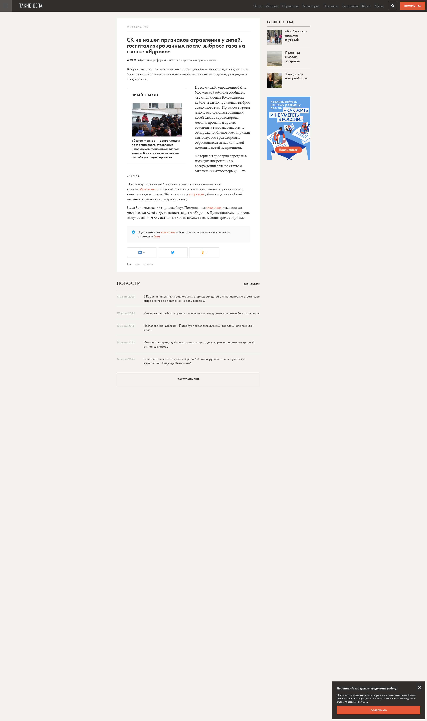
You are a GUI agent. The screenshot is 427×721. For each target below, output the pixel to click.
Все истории (310, 6)
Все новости (252, 284)
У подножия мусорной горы (296, 76)
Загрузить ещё (188, 379)
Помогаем (331, 6)
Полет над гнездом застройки (292, 56)
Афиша (379, 6)
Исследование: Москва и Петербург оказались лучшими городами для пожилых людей (198, 327)
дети (137, 264)
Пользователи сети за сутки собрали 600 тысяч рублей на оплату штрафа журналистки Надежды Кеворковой (194, 361)
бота (157, 236)
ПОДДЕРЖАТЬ (379, 710)
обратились (148, 189)
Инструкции (350, 6)
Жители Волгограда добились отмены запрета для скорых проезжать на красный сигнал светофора (198, 344)
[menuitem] (6, 6)
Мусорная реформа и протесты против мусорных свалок (177, 60)
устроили (196, 194)
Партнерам (290, 6)
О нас (257, 6)
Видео (366, 6)
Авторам (272, 6)
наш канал (168, 232)
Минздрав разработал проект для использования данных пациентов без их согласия (201, 313)
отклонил (214, 207)
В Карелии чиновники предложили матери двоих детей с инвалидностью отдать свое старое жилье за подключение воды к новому (201, 298)
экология (148, 264)
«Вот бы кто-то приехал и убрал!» (296, 35)
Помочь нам (412, 5)
